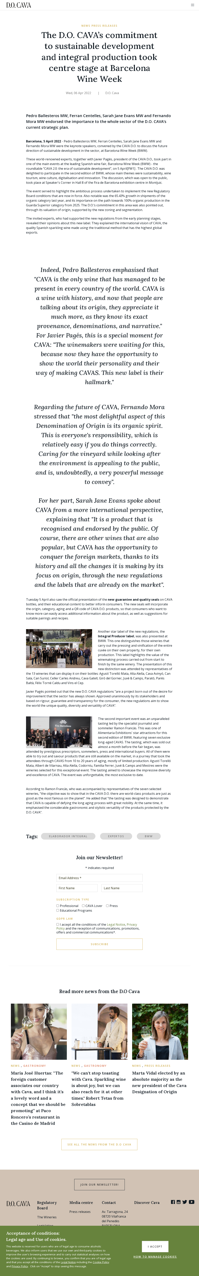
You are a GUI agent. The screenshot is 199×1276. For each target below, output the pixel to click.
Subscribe (99, 944)
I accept (155, 1246)
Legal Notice (116, 924)
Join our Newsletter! (99, 1184)
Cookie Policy (101, 1262)
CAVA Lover (94, 906)
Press (114, 906)
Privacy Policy (20, 1266)
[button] (193, 5)
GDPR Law (64, 918)
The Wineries (47, 1217)
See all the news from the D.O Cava (99, 1144)
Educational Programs (76, 910)
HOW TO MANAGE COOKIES (155, 1256)
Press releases (80, 1212)
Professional (69, 906)
